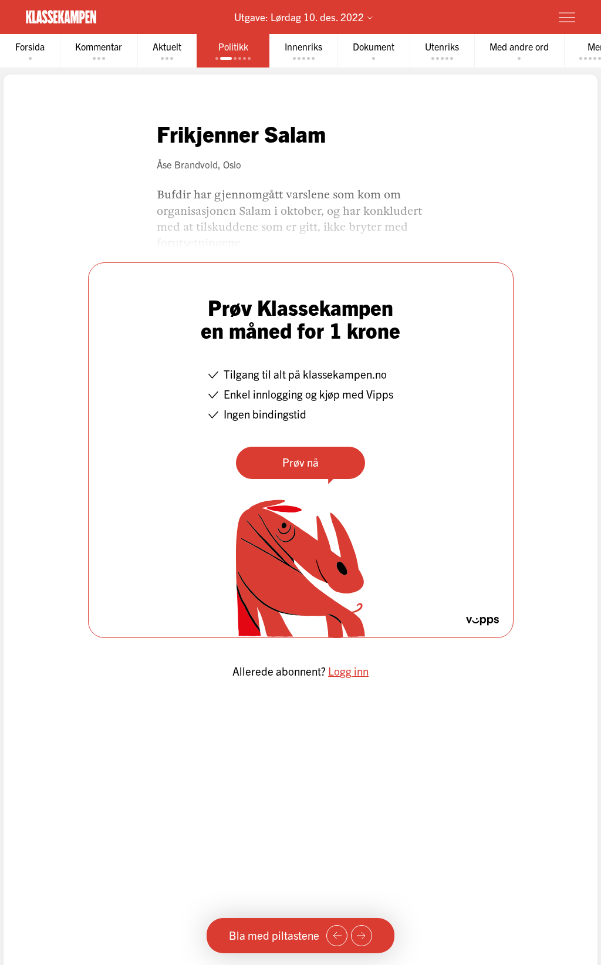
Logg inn (348, 671)
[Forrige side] (336, 935)
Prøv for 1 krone (498, 16)
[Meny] (567, 17)
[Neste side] (361, 935)
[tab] (30, 51)
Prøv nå (300, 462)
